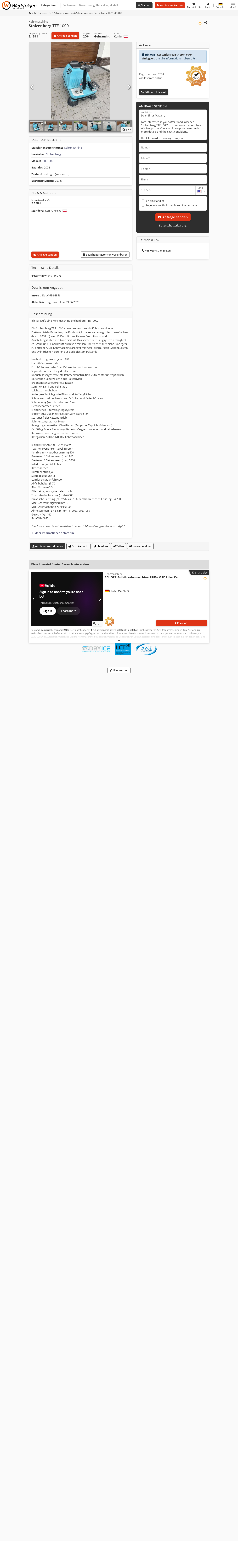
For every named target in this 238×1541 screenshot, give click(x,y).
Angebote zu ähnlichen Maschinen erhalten (172, 205)
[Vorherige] (32, 87)
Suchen (145, 5)
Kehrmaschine (73, 147)
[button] (233, 5)
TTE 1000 (47, 161)
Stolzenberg (53, 154)
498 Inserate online (150, 78)
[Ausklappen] (119, 640)
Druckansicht (79, 546)
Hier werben (120, 670)
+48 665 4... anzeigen (158, 250)
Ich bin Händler (155, 201)
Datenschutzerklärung (173, 225)
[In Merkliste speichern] (200, 23)
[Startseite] (30, 13)
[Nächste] (129, 87)
